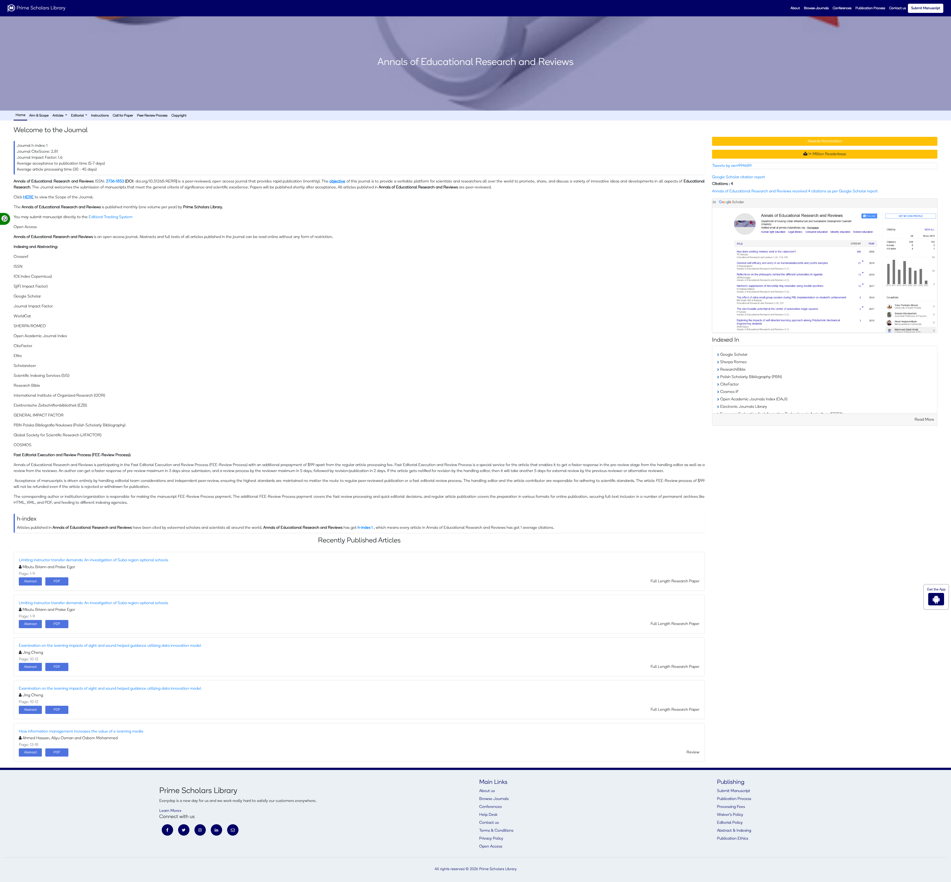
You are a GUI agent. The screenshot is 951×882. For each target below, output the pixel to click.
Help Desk (488, 815)
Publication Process (870, 8)
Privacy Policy (491, 839)
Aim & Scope (39, 116)
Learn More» (170, 811)
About (795, 8)
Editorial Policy (730, 823)
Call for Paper (123, 116)
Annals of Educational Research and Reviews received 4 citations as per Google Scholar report (795, 191)
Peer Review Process (152, 116)
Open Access (490, 847)
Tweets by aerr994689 (732, 166)
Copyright (178, 116)
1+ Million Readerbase (826, 154)
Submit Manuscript (925, 8)
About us (487, 791)
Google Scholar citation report (738, 177)
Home (20, 115)
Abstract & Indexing (734, 831)
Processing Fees (731, 807)
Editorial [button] (77, 116)
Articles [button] (58, 116)
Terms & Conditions (496, 831)
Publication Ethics (732, 839)
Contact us (897, 8)
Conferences (842, 8)
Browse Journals (816, 8)
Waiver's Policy (730, 815)
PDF (56, 581)
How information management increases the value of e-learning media (81, 732)
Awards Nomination (825, 141)
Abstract (30, 581)
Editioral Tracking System (110, 217)
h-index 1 (366, 528)
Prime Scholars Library (40, 8)
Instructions (100, 116)
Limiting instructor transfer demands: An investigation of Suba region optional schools (93, 560)
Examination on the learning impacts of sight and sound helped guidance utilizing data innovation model (110, 646)
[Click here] (824, 265)
